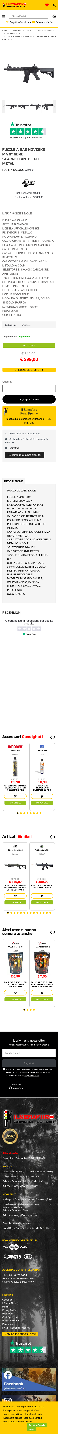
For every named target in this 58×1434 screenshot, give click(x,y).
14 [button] (50, 913)
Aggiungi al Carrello (29, 399)
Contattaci (14, 447)
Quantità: (7, 381)
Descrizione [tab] (13, 481)
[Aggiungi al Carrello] (15, 796)
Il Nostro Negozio (10, 1303)
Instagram (18, 1087)
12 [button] (44, 913)
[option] (29, 73)
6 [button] (34, 813)
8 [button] (40, 813)
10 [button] (37, 913)
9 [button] (34, 913)
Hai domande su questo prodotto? (24, 454)
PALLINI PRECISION (15, 947)
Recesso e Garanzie (12, 1320)
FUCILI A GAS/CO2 (13, 170)
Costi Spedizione (10, 1317)
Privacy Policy (9, 1310)
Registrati (29, 1063)
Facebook (17, 1084)
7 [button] (37, 813)
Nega (31, 1429)
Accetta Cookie (37, 1425)
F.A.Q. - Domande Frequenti (16, 1327)
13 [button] (47, 913)
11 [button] (40, 913)
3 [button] (24, 813)
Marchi (5, 1306)
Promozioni (7, 1324)
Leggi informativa (31, 1075)
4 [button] (27, 813)
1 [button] (18, 813)
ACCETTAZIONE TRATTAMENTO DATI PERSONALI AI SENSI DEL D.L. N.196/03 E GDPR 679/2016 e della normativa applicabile (29, 1072)
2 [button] (21, 813)
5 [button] (31, 813)
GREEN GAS (15, 750)
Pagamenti (7, 1313)
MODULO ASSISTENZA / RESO (20, 1334)
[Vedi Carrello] (54, 16)
